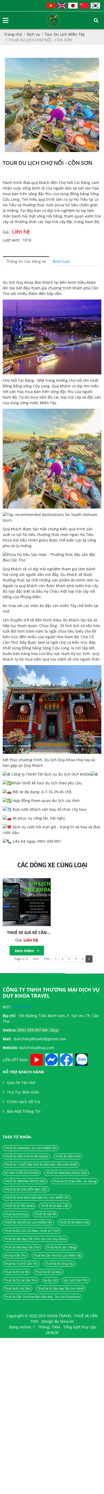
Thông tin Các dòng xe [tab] (26, 261)
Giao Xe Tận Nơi (21, 1082)
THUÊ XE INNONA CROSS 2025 (66, 1173)
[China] (84, 6)
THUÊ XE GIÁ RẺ (45, 1214)
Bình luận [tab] (61, 261)
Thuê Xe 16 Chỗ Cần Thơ (21, 1264)
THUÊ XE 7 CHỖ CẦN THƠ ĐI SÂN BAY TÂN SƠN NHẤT (41, 1164)
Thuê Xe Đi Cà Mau (49, 1272)
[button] (52, 337)
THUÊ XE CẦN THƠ (67, 1156)
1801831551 (23, 1006)
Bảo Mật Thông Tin (24, 1111)
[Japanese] (73, 6)
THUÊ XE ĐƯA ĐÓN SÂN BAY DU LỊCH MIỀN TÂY (37, 1198)
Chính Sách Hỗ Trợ (23, 1101)
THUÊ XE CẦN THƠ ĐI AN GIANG (26, 1156)
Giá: (6, 232)
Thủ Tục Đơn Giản (23, 1092)
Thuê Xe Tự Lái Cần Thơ (21, 1280)
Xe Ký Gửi (50, 1280)
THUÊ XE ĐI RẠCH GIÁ (74, 1222)
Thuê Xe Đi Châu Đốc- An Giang (74, 1181)
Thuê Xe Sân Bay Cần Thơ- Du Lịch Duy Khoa (35, 1239)
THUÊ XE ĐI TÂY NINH (19, 1206)
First (36, 959)
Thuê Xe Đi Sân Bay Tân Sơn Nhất (60, 1288)
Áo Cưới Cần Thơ (75, 1280)
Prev (47, 959)
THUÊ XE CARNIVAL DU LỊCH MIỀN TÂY (31, 1148)
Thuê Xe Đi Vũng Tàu (59, 1264)
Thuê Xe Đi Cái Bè (17, 1272)
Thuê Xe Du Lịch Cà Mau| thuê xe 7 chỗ (32, 1231)
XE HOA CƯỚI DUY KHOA (22, 1173)
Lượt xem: (11, 240)
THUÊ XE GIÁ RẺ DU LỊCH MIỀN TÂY (28, 1222)
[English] (61, 6)
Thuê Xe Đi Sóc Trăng (61, 1247)
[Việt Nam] (50, 6)
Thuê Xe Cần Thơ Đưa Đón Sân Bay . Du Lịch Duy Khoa (42, 1297)
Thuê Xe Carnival (16, 1214)
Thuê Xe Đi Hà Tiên (17, 1288)
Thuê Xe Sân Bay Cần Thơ (22, 1247)
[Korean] (95, 6)
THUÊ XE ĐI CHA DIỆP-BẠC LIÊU (26, 1189)
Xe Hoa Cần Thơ (15, 1255)
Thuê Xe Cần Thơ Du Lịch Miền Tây (57, 1255)
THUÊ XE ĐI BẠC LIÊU (55, 1206)
